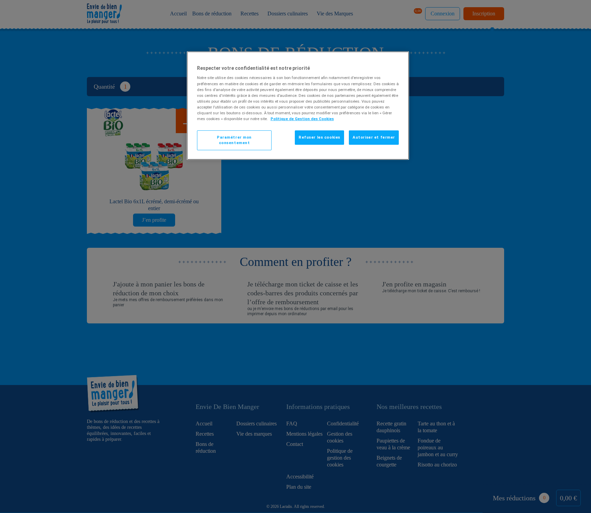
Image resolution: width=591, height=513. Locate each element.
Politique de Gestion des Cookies (302, 118)
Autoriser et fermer (374, 137)
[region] (298, 105)
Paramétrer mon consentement (234, 140)
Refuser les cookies (319, 137)
